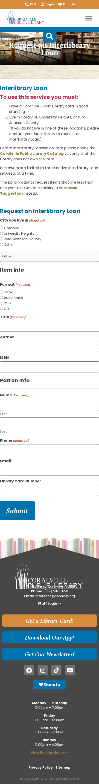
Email (5, 461)
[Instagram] (43, 670)
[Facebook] (29, 670)
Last (3, 431)
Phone (14, 440)
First (3, 413)
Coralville (11, 228)
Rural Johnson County (22, 239)
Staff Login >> (49, 603)
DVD (7, 303)
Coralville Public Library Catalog (32, 153)
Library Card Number (20, 481)
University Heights (19, 233)
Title (13, 317)
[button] (89, 18)
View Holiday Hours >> (49, 752)
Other (9, 244)
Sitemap (62, 767)
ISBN (4, 358)
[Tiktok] (56, 670)
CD (6, 308)
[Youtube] (70, 670)
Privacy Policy (41, 767)
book (8, 292)
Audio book (13, 297)
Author (7, 337)
